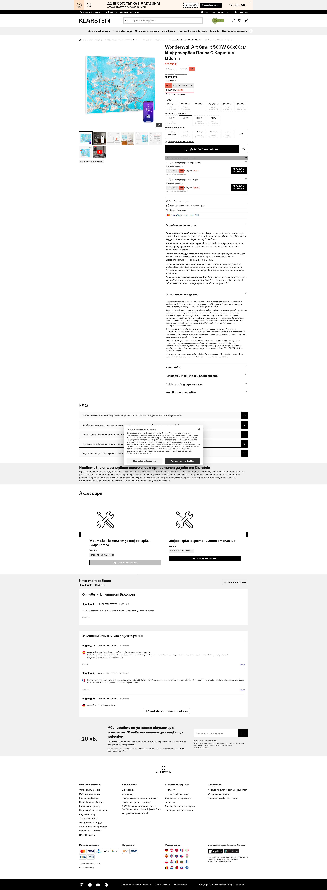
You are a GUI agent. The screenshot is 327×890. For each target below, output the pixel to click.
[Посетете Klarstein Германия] (166, 850)
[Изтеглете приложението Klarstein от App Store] (215, 851)
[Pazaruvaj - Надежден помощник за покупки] (218, 20)
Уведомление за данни (219, 794)
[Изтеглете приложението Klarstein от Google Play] (231, 851)
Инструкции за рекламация (179, 810)
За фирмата (180, 884)
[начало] (82, 40)
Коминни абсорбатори (90, 806)
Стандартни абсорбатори (93, 826)
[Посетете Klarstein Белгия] (166, 867)
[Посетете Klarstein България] (181, 861)
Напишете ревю (236, 582)
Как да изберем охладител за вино (140, 798)
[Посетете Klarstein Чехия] (181, 856)
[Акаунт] (233, 20)
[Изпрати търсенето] (126, 20)
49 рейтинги (170, 81)
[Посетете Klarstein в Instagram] (81, 885)
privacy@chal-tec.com (201, 747)
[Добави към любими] (244, 149)
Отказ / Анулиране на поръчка (180, 806)
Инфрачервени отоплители (119, 40)
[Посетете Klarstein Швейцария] (176, 850)
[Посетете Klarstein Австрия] (171, 850)
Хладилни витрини (88, 818)
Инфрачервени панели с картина (150, 40)
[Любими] (239, 20)
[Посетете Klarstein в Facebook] (89, 885)
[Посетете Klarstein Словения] (181, 867)
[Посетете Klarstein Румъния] (176, 861)
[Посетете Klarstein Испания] (166, 856)
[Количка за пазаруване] (246, 20)
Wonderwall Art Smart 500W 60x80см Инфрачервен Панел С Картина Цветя (200, 40)
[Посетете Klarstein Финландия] (187, 861)
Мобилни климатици (89, 794)
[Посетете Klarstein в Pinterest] (106, 885)
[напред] (251, 31)
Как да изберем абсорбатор (136, 802)
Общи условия (163, 884)
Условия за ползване (215, 861)
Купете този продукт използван (184, 179)
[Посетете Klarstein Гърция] (187, 868)
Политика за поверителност (205, 740)
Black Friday (128, 789)
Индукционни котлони (90, 830)
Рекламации (171, 802)
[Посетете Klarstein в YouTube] (98, 885)
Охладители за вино (89, 789)
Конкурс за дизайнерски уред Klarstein (227, 789)
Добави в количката (204, 149)
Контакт (243, 12)
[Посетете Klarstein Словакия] (176, 856)
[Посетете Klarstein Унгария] (187, 856)
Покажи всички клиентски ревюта (167, 711)
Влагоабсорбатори (89, 798)
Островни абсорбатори (91, 802)
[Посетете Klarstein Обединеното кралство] (171, 856)
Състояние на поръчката (178, 798)
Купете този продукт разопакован (185, 162)
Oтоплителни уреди (94, 40)
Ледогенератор (87, 814)
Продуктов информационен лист (176, 74)
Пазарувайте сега (211, 5)
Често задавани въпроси (216, 12)
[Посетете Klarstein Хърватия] (171, 861)
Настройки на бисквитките (222, 798)
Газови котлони (87, 834)
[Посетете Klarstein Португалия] (176, 867)
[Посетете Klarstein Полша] (166, 861)
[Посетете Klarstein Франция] (181, 850)
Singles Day (127, 794)
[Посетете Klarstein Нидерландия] (171, 867)
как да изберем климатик (135, 813)
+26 (241, 134)
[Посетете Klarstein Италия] (187, 850)
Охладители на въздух (90, 822)
